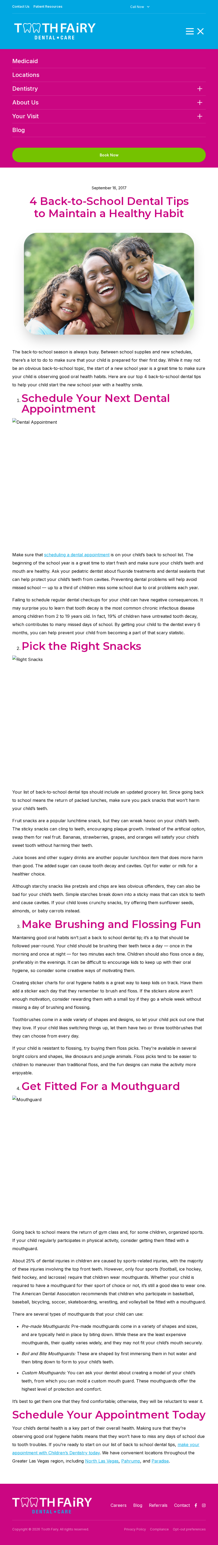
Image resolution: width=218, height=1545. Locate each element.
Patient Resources (47, 6)
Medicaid (25, 61)
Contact (182, 1505)
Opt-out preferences (189, 1529)
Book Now (109, 155)
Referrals (158, 1505)
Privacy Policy (135, 1529)
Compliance (159, 1529)
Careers (119, 1505)
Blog (18, 129)
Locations (25, 74)
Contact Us (21, 6)
